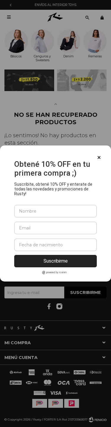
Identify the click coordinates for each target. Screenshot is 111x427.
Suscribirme (56, 261)
